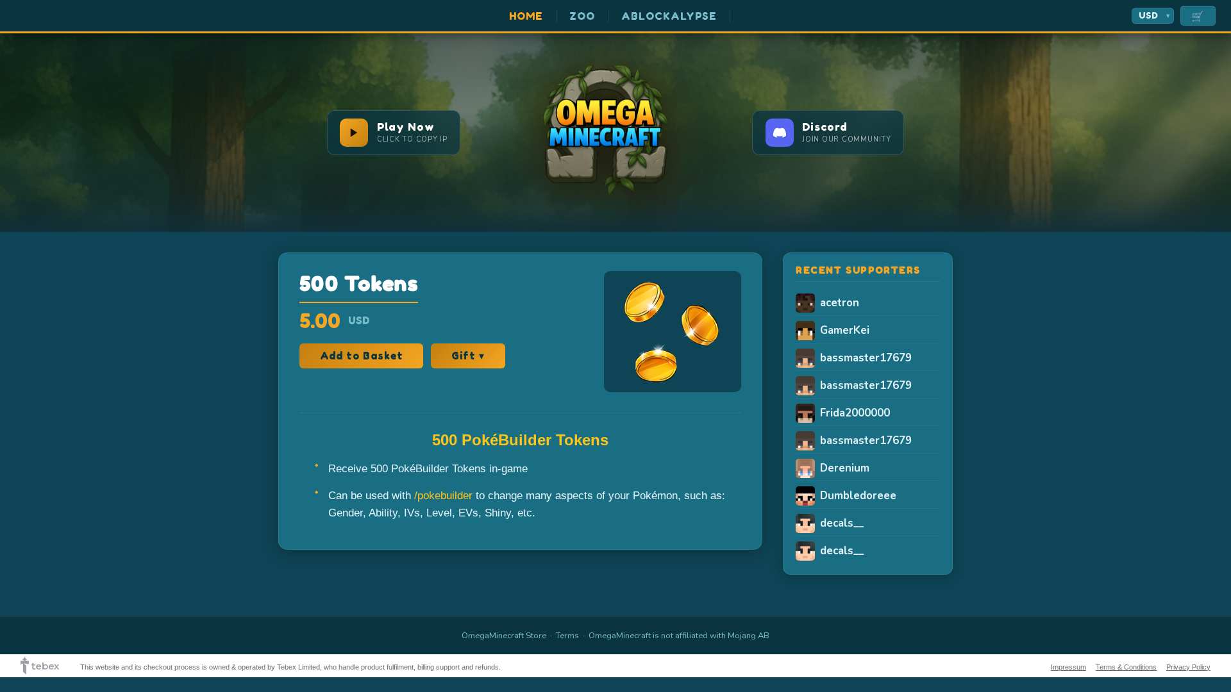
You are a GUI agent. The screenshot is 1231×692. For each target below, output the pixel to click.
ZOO (582, 16)
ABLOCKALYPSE (669, 16)
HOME (526, 16)
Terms (567, 635)
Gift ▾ (468, 355)
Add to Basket (361, 355)
